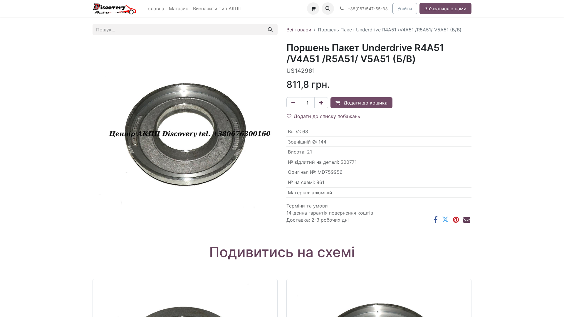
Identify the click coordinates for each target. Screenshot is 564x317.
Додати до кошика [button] (364, 103)
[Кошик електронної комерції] (313, 8)
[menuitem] (155, 8)
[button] (328, 8)
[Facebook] (436, 219)
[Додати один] (321, 102)
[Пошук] (270, 29)
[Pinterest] (456, 219)
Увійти (404, 8)
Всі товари (298, 30)
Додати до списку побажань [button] (327, 116)
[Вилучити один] (293, 102)
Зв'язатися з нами (445, 8)
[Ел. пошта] (466, 219)
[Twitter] (445, 219)
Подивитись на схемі (282, 252)
